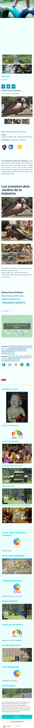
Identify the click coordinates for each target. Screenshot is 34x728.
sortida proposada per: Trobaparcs (15, 131)
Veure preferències (17, 722)
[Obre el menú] (30, 9)
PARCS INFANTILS (10, 299)
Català (7, 726)
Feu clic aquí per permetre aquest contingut (17, 326)
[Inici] (2, 79)
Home (3, 93)
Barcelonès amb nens (12, 296)
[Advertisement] (17, 37)
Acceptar (17, 717)
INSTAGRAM (5, 311)
